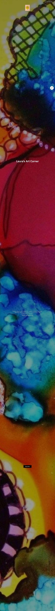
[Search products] (52, 88)
